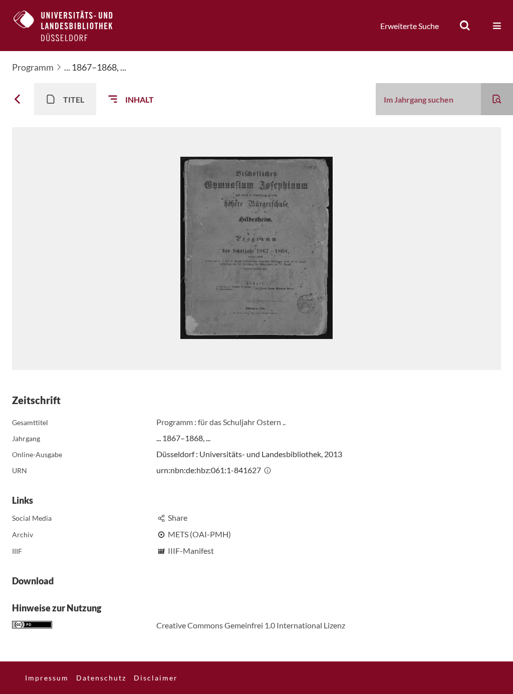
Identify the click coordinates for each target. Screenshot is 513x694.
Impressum (47, 677)
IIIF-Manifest (191, 550)
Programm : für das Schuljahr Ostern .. (221, 422)
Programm (33, 67)
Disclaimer (156, 677)
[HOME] (70, 25)
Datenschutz (101, 677)
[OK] (465, 25)
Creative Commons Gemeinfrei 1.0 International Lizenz (250, 625)
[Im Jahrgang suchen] (497, 99)
